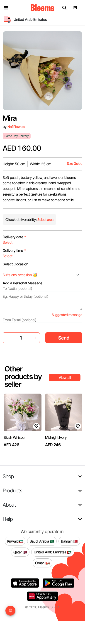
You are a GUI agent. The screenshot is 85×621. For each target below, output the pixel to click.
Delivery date (14, 237)
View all (65, 377)
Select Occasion (15, 264)
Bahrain (67, 541)
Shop (8, 476)
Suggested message (67, 315)
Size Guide (74, 163)
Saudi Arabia (40, 541)
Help (8, 519)
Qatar (18, 552)
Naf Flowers (16, 127)
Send (63, 338)
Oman (40, 563)
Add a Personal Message (22, 283)
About (9, 505)
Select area (45, 219)
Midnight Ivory (56, 437)
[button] (6, 8)
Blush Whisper (15, 437)
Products (12, 490)
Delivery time (14, 250)
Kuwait (13, 541)
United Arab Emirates (50, 552)
